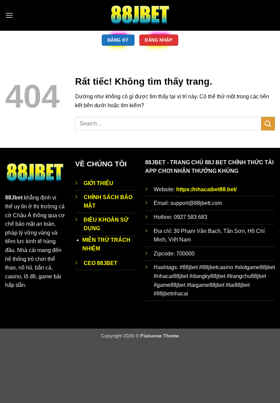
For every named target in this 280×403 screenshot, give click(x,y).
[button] (9, 15)
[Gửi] (268, 123)
